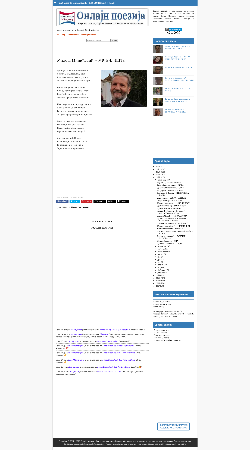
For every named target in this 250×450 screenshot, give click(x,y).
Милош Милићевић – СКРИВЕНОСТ (173, 203)
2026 (158, 166)
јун (159, 259)
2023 (158, 174)
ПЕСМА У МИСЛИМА (162, 304)
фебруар (162, 270)
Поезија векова (160, 332)
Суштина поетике (162, 335)
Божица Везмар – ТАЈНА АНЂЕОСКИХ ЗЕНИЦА (177, 58)
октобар (161, 249)
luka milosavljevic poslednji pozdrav (118, 346)
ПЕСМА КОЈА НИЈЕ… (162, 302)
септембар (162, 251)
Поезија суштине (161, 330)
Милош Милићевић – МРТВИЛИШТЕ (173, 226)
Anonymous (76, 330)
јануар (161, 272)
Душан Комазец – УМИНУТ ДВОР (172, 206)
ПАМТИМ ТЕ (158, 307)
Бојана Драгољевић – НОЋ (169, 182)
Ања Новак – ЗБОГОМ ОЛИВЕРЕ (171, 198)
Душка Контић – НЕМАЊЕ (169, 208)
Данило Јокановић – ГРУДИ (169, 243)
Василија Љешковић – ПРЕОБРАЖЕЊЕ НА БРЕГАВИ (179, 79)
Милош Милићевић (80, 207)
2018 (158, 283)
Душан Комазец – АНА (167, 241)
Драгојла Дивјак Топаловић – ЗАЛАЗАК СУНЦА (175, 232)
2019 (158, 280)
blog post (104, 334)
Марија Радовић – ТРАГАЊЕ (170, 190)
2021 (158, 275)
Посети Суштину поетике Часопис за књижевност (174, 426)
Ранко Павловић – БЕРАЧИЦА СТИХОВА (175, 110)
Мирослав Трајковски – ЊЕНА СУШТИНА (177, 47)
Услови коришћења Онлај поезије (121, 444)
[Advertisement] (102, 49)
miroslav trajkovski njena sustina (114, 330)
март (160, 267)
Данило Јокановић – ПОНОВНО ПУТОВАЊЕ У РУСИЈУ (171, 219)
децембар (162, 180)
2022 (158, 177)
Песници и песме (88, 34)
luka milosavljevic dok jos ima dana (118, 353)
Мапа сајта (181, 444)
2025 (158, 169)
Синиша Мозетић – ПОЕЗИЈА (170, 228)
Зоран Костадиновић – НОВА (170, 185)
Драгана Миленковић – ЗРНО (170, 188)
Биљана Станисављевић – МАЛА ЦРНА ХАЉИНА (178, 100)
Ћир (63, 34)
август (161, 254)
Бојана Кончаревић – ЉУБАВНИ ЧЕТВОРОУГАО (171, 237)
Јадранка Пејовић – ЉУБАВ (169, 200)
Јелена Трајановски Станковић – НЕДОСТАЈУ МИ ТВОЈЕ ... (172, 212)
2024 (158, 172)
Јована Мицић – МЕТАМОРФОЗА (172, 216)
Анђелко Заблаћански (94, 444)
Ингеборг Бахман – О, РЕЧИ (165, 316)
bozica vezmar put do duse (109, 371)
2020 (158, 278)
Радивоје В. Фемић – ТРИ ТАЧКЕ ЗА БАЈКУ (173, 194)
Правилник (73, 34)
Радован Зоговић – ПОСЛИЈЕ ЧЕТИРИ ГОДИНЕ (173, 314)
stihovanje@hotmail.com (87, 30)
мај (159, 262)
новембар (162, 246)
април (161, 265)
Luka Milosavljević (76, 346)
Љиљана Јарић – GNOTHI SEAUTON (173, 223)
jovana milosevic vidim (107, 341)
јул (159, 257)
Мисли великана (161, 338)
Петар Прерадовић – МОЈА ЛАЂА (167, 311)
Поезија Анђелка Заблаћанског (168, 340)
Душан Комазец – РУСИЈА (178, 67)
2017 (158, 286)
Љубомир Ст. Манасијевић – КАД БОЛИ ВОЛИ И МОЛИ (87, 3)
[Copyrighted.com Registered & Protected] (173, 29)
